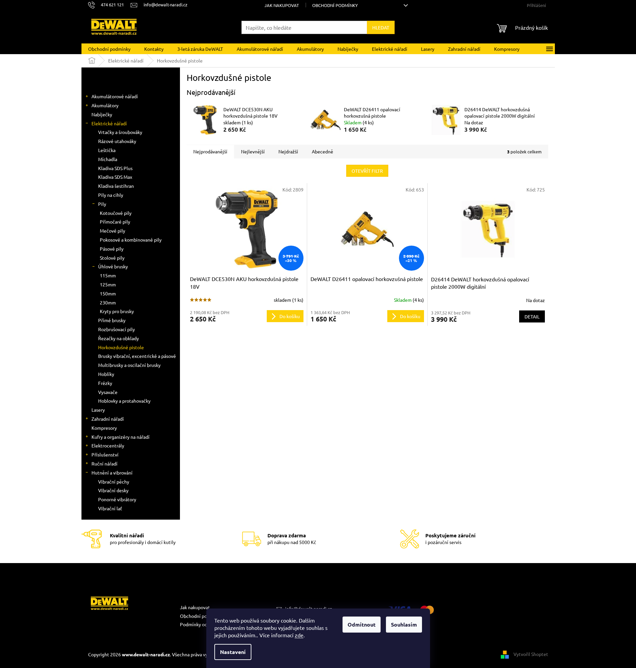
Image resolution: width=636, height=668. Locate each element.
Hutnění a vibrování (112, 473)
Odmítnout (362, 624)
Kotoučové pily (116, 213)
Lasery (98, 410)
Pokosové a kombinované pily (131, 240)
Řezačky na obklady (118, 338)
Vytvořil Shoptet (530, 654)
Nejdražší (288, 151)
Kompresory (104, 428)
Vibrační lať (110, 508)
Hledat (380, 27)
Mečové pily (112, 231)
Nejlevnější (253, 151)
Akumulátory (105, 105)
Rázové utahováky (117, 141)
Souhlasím (404, 624)
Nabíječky (101, 114)
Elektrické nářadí (109, 123)
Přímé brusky (112, 320)
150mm (108, 293)
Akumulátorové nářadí (114, 96)
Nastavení (233, 651)
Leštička (107, 150)
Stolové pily (112, 258)
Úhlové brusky (113, 266)
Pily (102, 204)
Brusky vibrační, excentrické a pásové (137, 356)
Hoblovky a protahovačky (124, 401)
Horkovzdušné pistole (121, 347)
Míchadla (107, 159)
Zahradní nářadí (107, 419)
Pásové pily (112, 249)
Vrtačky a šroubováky (120, 132)
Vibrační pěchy (113, 482)
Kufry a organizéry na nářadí (120, 437)
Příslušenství (105, 454)
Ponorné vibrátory (117, 499)
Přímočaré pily (115, 222)
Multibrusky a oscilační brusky (129, 365)
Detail (532, 316)
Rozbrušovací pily (116, 329)
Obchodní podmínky (335, 5)
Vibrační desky (113, 490)
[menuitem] (109, 48)
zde (299, 635)
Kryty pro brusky (117, 311)
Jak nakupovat (281, 5)
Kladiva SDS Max (115, 177)
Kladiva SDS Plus (115, 168)
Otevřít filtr (367, 171)
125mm (108, 284)
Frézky (105, 383)
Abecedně (322, 151)
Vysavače (108, 392)
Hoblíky (106, 374)
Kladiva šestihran (116, 186)
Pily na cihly (110, 195)
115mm (108, 275)
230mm (108, 302)
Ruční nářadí (104, 463)
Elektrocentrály (107, 445)
